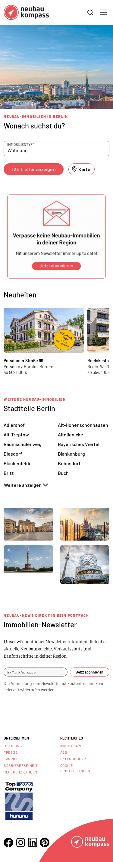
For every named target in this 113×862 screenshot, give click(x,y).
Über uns (13, 745)
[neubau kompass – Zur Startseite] (26, 12)
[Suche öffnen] (90, 13)
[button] (56, 236)
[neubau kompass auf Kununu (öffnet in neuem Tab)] (19, 800)
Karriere (12, 759)
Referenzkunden (20, 772)
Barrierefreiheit (21, 765)
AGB (63, 752)
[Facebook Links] (8, 842)
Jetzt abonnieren (89, 672)
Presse (10, 752)
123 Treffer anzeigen (34, 169)
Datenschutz (73, 759)
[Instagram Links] (20, 842)
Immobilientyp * (21, 144)
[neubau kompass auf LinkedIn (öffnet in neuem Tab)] (32, 842)
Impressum (70, 745)
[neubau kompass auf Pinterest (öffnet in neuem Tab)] (44, 842)
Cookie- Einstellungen (75, 768)
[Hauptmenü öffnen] (103, 12)
